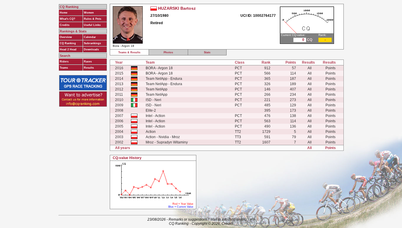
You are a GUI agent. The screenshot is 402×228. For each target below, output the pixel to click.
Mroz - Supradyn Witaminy (167, 142)
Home (63, 12)
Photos (168, 52)
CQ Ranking (68, 43)
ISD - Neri (153, 100)
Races (88, 61)
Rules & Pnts (92, 18)
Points (330, 68)
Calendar (90, 37)
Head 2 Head (68, 49)
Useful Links (92, 25)
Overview (66, 37)
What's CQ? (67, 18)
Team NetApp (156, 89)
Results (89, 67)
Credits (64, 25)
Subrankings (92, 43)
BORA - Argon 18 (159, 68)
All (310, 68)
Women (89, 12)
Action (151, 132)
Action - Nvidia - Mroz (163, 137)
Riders (64, 61)
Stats (207, 52)
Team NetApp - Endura (164, 79)
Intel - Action (155, 116)
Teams (64, 67)
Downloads (91, 49)
